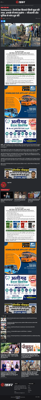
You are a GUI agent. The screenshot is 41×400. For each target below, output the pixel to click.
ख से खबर (19, 396)
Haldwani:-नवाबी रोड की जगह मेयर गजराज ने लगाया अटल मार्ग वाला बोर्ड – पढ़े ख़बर (34, 200)
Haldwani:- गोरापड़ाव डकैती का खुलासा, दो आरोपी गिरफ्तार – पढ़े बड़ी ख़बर (19, 331)
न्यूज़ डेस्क (4, 18)
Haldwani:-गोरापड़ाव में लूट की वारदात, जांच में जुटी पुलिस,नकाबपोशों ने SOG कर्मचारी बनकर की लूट (23, 335)
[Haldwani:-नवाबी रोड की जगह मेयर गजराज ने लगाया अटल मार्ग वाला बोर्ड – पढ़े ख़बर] (34, 195)
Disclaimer (29, 390)
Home (2, 5)
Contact (29, 388)
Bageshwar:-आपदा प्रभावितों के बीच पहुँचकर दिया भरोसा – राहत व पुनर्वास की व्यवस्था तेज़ (9, 356)
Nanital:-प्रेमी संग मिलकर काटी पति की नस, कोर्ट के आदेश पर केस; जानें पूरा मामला (7, 200)
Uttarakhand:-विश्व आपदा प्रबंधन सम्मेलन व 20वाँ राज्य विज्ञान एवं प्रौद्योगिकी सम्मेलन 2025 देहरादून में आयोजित (9, 374)
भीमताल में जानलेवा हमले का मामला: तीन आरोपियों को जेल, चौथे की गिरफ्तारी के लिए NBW (22, 318)
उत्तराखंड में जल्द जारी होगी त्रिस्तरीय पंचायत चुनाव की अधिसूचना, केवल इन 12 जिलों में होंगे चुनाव (30, 356)
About (29, 387)
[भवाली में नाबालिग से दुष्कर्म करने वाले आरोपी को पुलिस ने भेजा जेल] (20, 195)
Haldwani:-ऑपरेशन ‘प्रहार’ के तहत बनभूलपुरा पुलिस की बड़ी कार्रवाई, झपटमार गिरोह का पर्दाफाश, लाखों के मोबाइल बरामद (29, 374)
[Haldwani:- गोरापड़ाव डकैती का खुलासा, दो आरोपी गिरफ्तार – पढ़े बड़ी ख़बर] (3, 333)
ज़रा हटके (5, 7)
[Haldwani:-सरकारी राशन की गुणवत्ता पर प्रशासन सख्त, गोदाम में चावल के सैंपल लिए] (3, 328)
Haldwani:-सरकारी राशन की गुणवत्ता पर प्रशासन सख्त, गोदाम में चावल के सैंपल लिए (21, 327)
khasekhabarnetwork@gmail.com (19, 392)
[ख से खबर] (20, 2)
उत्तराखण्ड (5, 5)
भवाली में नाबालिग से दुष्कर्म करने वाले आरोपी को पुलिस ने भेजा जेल (19, 200)
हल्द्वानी (7, 7)
